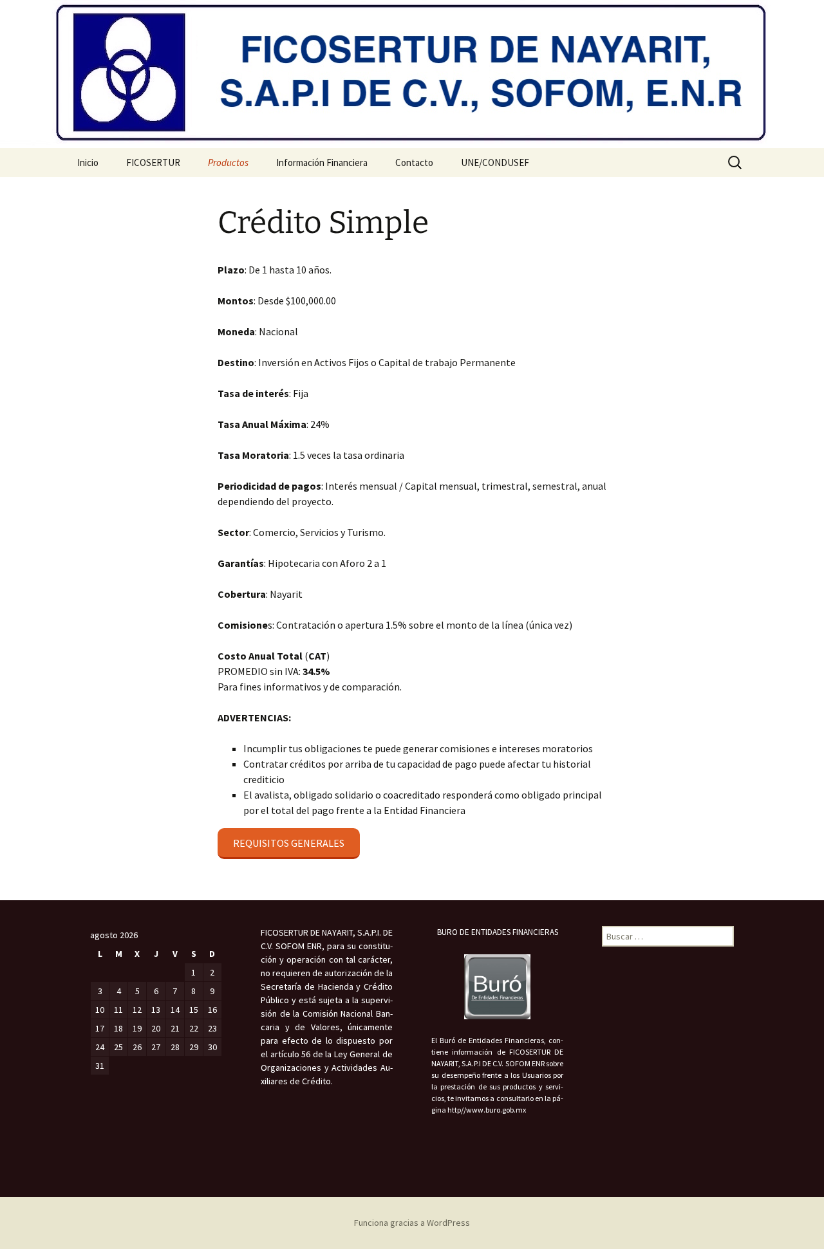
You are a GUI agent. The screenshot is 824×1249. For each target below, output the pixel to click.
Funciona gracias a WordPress (412, 1222)
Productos (228, 162)
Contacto (414, 162)
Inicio (87, 162)
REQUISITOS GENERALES (288, 843)
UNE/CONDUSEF (495, 162)
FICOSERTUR (153, 162)
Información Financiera (322, 162)
